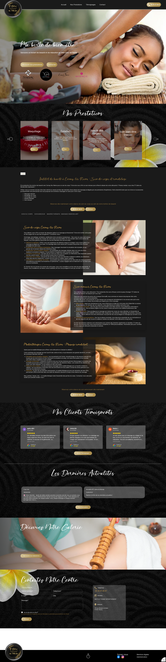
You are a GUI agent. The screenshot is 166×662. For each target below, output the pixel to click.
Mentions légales (143, 654)
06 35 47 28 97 (77, 209)
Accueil (63, 5)
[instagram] (122, 657)
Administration (142, 657)
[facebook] (118, 657)
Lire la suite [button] (30, 441)
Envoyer (26, 619)
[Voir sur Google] (24, 429)
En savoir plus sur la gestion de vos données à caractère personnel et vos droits (45, 614)
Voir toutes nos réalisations (31, 556)
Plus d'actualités (83, 507)
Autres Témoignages (83, 453)
